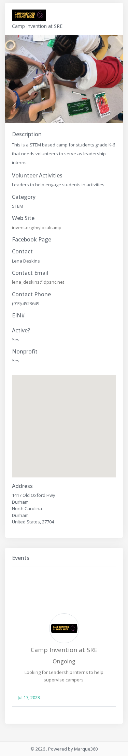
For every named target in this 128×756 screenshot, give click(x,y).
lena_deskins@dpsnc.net (38, 282)
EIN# (18, 315)
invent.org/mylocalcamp (36, 227)
